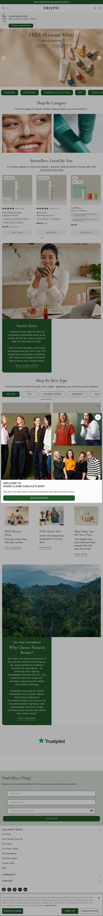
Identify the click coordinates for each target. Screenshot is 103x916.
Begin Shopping (39, 498)
